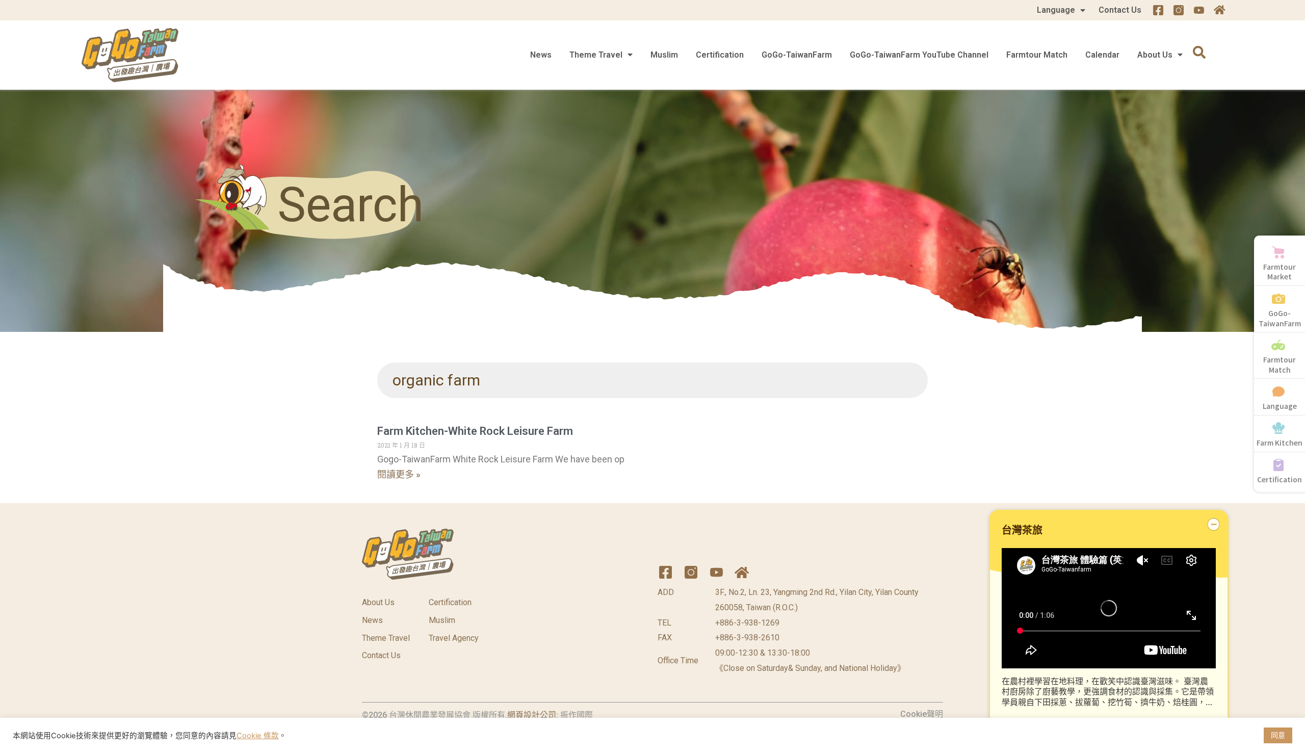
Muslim (664, 55)
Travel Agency (454, 638)
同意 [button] (1278, 735)
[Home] (1219, 10)
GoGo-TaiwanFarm (797, 55)
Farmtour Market (1279, 272)
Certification (720, 55)
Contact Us (1120, 10)
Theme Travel (595, 55)
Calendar (1102, 55)
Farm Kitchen (1279, 442)
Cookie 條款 (258, 735)
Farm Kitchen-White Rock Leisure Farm (475, 431)
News (541, 55)
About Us (1154, 55)
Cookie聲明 (921, 714)
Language (1056, 10)
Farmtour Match (1036, 55)
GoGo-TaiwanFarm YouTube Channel (919, 55)
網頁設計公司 (531, 715)
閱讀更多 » (399, 474)
